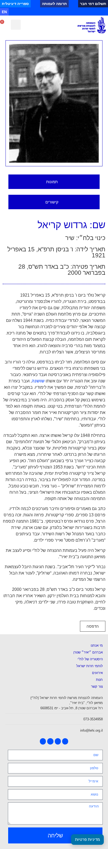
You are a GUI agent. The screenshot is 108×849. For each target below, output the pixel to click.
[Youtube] (88, 12)
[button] (16, 25)
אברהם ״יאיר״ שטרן (88, 652)
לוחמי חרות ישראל (89, 666)
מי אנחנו (97, 645)
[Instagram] (81, 12)
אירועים (97, 673)
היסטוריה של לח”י (90, 659)
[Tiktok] (74, 12)
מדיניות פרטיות (87, 839)
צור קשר (97, 686)
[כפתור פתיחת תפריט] (54, 25)
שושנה (38, 381)
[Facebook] (96, 12)
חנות (99, 680)
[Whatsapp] (66, 12)
